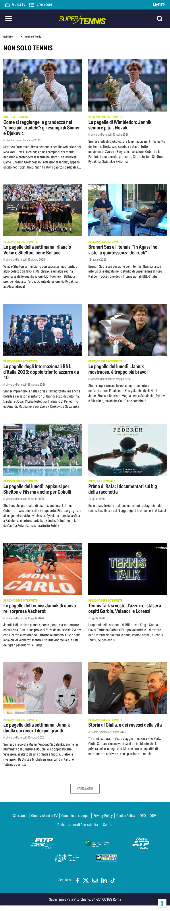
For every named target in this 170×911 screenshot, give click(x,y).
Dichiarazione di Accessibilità (77, 824)
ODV (153, 815)
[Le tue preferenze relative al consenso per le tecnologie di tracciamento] (162, 903)
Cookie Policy (125, 815)
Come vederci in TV (44, 815)
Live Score (44, 4)
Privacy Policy (103, 815)
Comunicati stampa (75, 815)
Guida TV (18, 4)
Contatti (108, 824)
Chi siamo (20, 815)
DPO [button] (143, 815)
